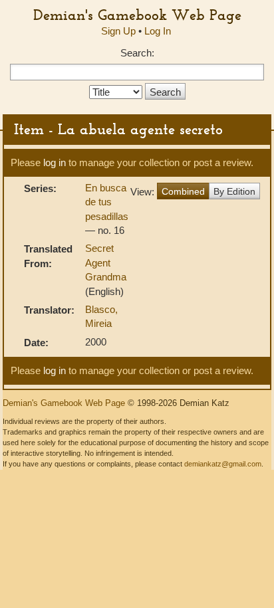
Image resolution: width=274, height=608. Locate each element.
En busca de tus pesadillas (106, 202)
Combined (183, 191)
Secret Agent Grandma (105, 262)
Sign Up (118, 31)
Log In (157, 31)
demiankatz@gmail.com (222, 464)
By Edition (234, 191)
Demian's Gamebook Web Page (137, 14)
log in (54, 162)
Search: (137, 52)
